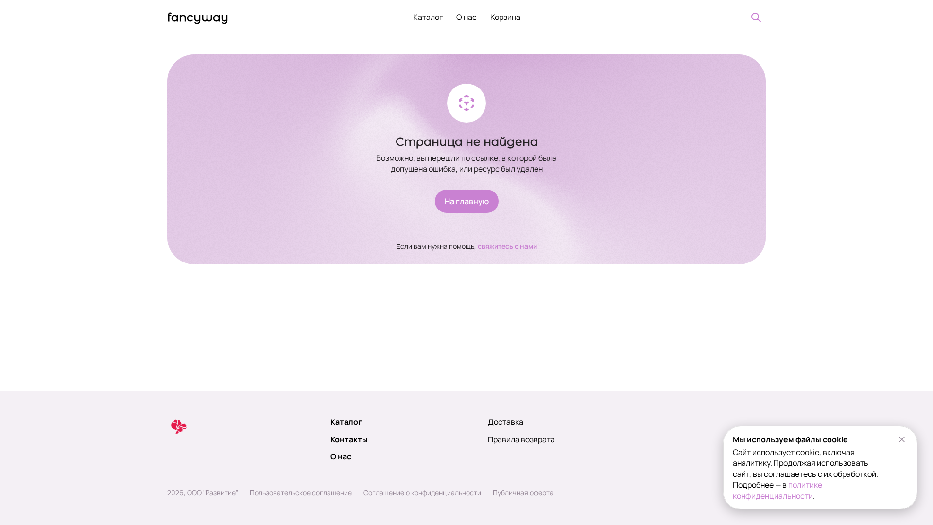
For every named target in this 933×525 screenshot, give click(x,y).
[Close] (902, 439)
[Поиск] (756, 17)
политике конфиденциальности (777, 490)
